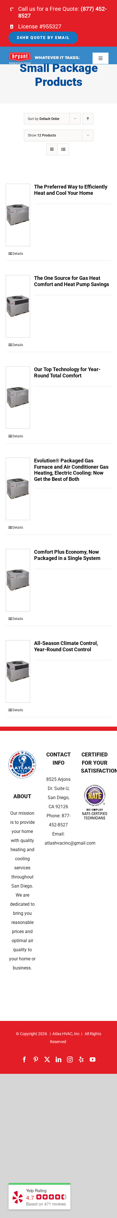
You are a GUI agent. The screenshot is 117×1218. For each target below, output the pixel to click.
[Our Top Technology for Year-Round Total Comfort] (18, 397)
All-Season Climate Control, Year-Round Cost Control (66, 646)
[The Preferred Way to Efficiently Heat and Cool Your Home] (18, 215)
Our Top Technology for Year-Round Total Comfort (67, 372)
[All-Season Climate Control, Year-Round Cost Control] (18, 671)
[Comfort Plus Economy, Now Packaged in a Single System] (18, 580)
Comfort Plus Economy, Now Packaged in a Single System (67, 555)
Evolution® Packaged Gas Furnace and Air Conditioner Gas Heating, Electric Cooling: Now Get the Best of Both (71, 470)
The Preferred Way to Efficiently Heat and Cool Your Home (70, 190)
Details (17, 254)
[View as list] (63, 149)
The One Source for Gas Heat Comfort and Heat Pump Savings (71, 281)
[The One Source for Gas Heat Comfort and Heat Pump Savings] (18, 306)
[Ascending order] (87, 119)
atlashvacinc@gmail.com (70, 843)
